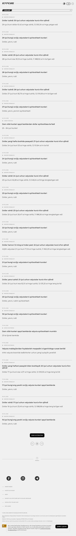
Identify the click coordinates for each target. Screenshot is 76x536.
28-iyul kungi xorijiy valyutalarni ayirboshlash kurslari (24, 72)
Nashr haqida (8, 486)
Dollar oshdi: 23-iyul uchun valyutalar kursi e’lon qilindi (25, 211)
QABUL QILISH (62, 526)
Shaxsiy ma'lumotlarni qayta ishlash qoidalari (18, 498)
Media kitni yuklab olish (11, 502)
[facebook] (8, 478)
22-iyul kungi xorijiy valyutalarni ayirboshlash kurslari (24, 228)
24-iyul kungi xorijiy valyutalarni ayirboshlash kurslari (24, 159)
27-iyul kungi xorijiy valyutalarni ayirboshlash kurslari (24, 107)
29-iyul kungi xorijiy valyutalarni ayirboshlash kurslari (24, 38)
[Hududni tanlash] (64, 4)
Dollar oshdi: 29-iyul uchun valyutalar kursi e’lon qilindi (25, 55)
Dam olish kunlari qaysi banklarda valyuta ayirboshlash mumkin (29, 331)
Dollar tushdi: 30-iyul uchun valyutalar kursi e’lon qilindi (25, 21)
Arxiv (6, 494)
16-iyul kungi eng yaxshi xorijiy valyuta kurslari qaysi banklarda (28, 420)
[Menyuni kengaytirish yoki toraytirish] (72, 4)
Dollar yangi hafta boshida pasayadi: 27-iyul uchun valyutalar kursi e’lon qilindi (35, 141)
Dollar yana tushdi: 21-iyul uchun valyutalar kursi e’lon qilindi (27, 280)
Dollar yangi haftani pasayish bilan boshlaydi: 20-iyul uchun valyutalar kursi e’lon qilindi (36, 367)
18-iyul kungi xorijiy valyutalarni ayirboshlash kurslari (24, 314)
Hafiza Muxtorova (9, 328)
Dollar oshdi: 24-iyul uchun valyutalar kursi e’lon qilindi (25, 176)
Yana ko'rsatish (37, 435)
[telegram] (37, 478)
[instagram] (23, 478)
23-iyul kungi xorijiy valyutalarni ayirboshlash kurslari (24, 193)
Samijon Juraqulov (9, 17)
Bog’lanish (8, 506)
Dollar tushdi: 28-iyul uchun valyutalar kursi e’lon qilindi (25, 90)
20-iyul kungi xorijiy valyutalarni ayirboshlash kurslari (24, 297)
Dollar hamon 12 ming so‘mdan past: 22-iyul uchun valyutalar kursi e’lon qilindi (35, 245)
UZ (68, 4)
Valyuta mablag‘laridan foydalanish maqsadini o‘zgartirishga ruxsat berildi (33, 349)
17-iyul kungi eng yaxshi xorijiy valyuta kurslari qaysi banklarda (28, 385)
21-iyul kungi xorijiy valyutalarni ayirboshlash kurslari (24, 262)
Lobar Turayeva (8, 120)
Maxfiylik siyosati (10, 490)
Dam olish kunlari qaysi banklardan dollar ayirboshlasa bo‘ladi (28, 124)
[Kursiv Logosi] (8, 3)
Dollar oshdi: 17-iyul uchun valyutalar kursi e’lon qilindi (25, 402)
